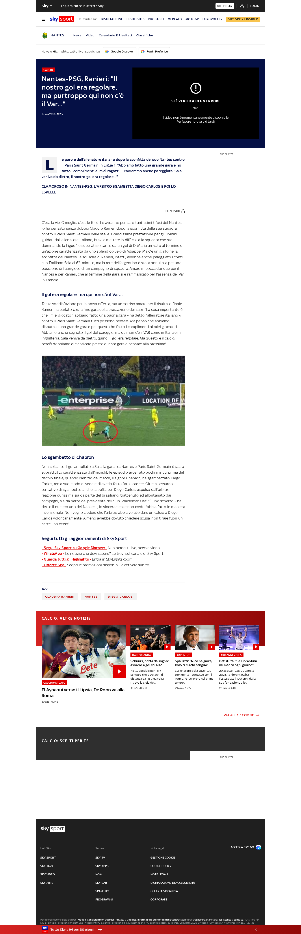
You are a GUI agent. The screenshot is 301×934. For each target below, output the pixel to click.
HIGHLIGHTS (135, 19)
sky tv (100, 857)
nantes (91, 596)
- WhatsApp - (53, 553)
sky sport (48, 857)
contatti (239, 919)
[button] (144, 929)
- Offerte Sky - (54, 565)
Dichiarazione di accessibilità (172, 882)
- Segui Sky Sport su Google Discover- (74, 548)
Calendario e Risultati (115, 35)
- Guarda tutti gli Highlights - (66, 559)
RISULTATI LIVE (112, 19)
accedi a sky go (242, 847)
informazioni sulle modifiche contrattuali (161, 919)
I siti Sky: (45, 848)
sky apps (102, 866)
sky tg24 (47, 866)
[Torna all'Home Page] (62, 19)
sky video (47, 874)
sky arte (46, 882)
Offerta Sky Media (164, 891)
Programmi (104, 899)
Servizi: (100, 848)
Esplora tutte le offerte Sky (82, 6)
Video (90, 35)
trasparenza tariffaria (205, 919)
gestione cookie (162, 857)
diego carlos (120, 596)
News (77, 35)
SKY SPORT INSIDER (243, 19)
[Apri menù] (43, 19)
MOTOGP (192, 19)
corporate (158, 899)
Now (98, 874)
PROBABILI (156, 19)
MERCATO (175, 19)
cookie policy (161, 866)
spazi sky (102, 891)
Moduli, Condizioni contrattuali (96, 919)
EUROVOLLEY (213, 19)
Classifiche (144, 35)
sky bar (101, 882)
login (254, 6)
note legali (159, 874)
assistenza (225, 919)
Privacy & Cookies (126, 919)
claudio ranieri (59, 596)
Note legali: (157, 848)
